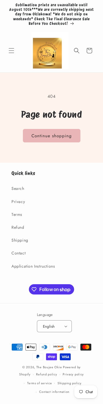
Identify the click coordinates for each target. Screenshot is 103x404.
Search (17, 188)
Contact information (54, 391)
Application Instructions (33, 266)
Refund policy (46, 374)
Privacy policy (73, 374)
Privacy (18, 201)
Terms (16, 214)
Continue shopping (51, 136)
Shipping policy (70, 383)
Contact (18, 253)
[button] (11, 50)
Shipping (19, 240)
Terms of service (39, 383)
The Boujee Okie (49, 367)
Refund (17, 227)
